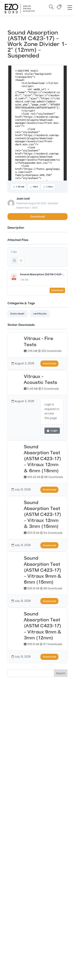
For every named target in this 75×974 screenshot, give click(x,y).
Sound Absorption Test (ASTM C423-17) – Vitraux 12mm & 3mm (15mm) (42, 515)
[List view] (21, 260)
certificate (40, 313)
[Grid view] (14, 260)
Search (60, 673)
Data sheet (17, 313)
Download (37, 216)
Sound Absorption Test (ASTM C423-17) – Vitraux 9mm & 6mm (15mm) (43, 570)
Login (54, 430)
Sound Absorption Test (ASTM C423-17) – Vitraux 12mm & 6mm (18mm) (42, 459)
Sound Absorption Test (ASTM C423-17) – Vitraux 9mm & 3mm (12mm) (43, 626)
